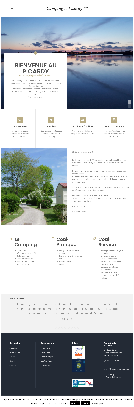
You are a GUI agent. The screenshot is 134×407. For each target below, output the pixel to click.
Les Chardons (46, 352)
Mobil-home (14, 352)
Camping (13, 348)
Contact (12, 365)
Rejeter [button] (85, 403)
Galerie (12, 361)
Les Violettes (46, 361)
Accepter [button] (74, 403)
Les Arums (45, 348)
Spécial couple (47, 356)
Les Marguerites (48, 365)
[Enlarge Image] (34, 186)
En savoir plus (96, 403)
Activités (12, 356)
